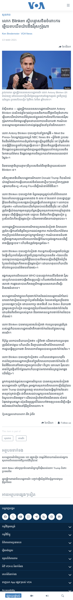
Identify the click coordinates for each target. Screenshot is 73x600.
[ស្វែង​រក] (63, 596)
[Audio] (47, 596)
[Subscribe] (59, 517)
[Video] (32, 596)
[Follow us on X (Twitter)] (13, 517)
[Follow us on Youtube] (20, 517)
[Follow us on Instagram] (28, 517)
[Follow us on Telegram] (36, 517)
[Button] (65, 47)
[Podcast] (51, 517)
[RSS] (44, 517)
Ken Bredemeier (11, 33)
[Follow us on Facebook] (5, 517)
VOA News (26, 33)
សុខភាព (6, 14)
